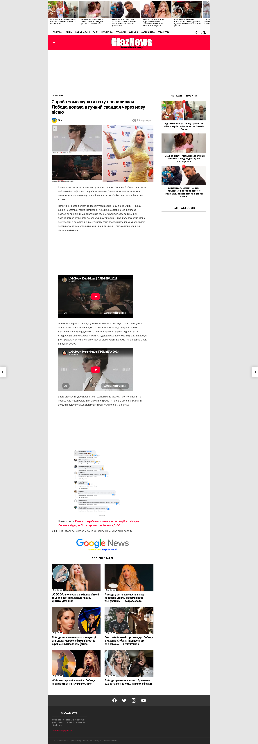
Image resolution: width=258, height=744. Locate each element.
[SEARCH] (200, 32)
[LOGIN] (204, 32)
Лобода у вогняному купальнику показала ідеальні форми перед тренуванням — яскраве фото (124, 598)
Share (55, 128)
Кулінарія (133, 32)
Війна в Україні (82, 32)
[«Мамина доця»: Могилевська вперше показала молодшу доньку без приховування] (94, 9)
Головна (57, 32)
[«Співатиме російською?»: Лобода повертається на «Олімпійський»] (76, 663)
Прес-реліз (163, 32)
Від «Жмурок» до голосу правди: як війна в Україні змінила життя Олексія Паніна (63, 22)
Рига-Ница (105, 531)
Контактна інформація (62, 730)
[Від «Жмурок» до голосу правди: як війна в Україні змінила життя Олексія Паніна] (63, 9)
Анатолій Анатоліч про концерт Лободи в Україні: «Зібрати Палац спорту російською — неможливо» (129, 640)
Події (95, 32)
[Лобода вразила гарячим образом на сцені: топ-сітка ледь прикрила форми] (129, 663)
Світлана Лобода (122, 531)
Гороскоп (121, 32)
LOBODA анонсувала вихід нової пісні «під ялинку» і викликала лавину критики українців (75, 598)
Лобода (70, 531)
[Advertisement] (129, 70)
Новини (68, 32)
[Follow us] (195, 32)
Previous (49, 15)
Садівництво (148, 32)
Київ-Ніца (58, 531)
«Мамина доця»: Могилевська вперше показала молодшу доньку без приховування (92, 22)
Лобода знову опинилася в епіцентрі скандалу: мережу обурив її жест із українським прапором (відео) (74, 640)
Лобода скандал (87, 531)
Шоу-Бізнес (107, 32)
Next (209, 15)
